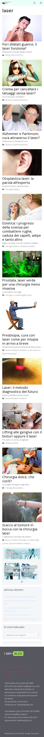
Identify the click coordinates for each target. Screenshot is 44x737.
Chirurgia (9, 295)
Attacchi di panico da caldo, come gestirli (20, 619)
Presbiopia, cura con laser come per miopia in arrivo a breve (20, 339)
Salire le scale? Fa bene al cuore (17, 615)
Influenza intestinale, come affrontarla (19, 596)
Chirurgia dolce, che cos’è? (18, 479)
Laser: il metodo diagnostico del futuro (20, 389)
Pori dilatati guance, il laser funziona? (19, 46)
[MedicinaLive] (6, 3)
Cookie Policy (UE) (12, 667)
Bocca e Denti (11, 540)
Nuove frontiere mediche (15, 350)
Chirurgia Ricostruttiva (14, 488)
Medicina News (11, 443)
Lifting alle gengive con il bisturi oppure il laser (22, 434)
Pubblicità (8, 675)
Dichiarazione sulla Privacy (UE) (17, 671)
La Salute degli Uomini (22, 295)
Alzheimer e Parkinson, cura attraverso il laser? (21, 135)
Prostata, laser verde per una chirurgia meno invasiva (21, 284)
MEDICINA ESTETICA (14, 55)
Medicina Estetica (27, 246)
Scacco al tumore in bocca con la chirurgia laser (19, 529)
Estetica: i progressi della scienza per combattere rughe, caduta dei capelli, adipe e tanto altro (21, 231)
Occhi (29, 350)
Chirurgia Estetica (12, 189)
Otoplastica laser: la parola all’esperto (18, 180)
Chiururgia (22, 540)
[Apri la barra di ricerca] (34, 3)
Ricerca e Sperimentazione (16, 100)
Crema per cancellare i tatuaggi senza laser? (20, 91)
